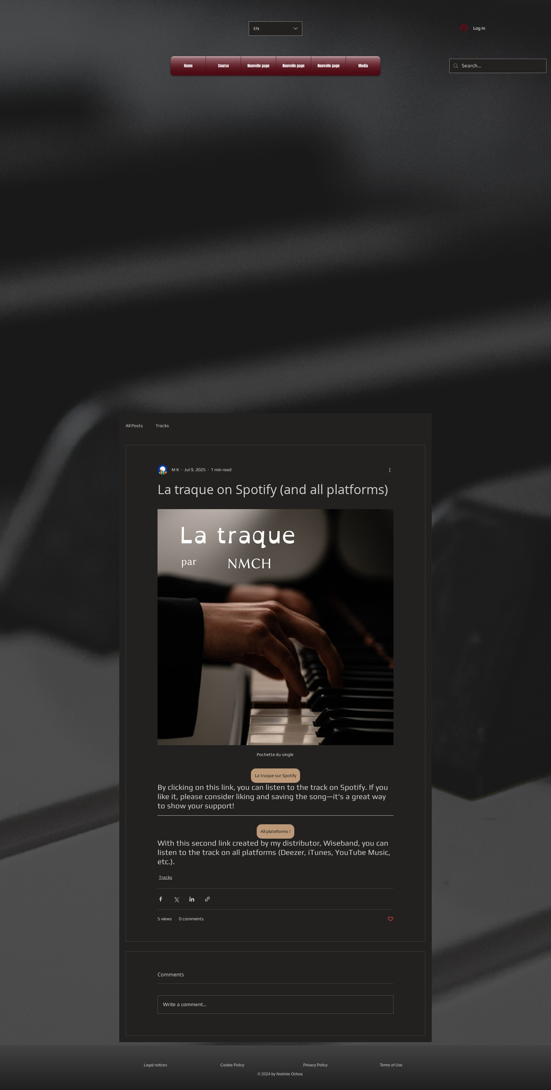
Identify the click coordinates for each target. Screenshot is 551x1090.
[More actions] (389, 469)
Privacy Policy (315, 1065)
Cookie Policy (232, 1065)
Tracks (162, 425)
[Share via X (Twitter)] (176, 899)
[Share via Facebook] (161, 899)
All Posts (134, 425)
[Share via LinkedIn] (192, 899)
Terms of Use (391, 1065)
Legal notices (155, 1065)
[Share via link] (207, 899)
